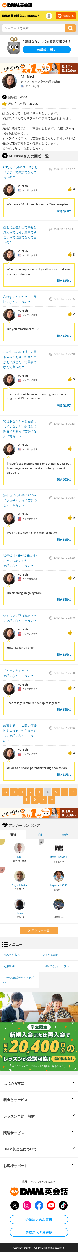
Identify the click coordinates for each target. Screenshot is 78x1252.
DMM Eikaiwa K (58, 856)
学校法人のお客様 (39, 1232)
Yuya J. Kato (19, 885)
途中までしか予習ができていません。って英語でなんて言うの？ (20, 500)
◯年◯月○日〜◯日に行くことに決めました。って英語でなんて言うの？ (20, 560)
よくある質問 (50, 954)
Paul (19, 856)
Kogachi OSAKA (58, 885)
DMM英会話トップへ (55, 966)
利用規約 (9, 966)
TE (58, 913)
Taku (19, 913)
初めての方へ (11, 955)
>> (51, 800)
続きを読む (64, 211)
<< (5, 792)
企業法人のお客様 (39, 1219)
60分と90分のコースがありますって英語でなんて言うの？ (20, 172)
